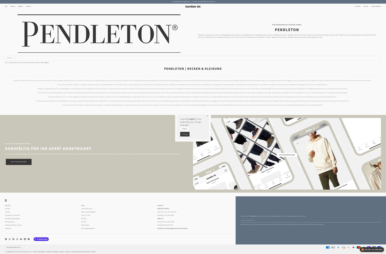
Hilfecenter (8, 228)
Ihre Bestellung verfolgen (12, 219)
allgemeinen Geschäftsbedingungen (286, 224)
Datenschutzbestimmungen (307, 224)
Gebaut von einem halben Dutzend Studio (81, 252)
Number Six (10, 252)
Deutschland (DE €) (13, 247)
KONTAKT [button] (160, 205)
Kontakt (7, 209)
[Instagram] (17, 239)
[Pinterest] (13, 239)
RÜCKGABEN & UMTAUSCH (165, 225)
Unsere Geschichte (86, 209)
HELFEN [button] (7, 205)
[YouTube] (29, 239)
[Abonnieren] (379, 220)
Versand (7, 212)
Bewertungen (85, 225)
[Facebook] (6, 239)
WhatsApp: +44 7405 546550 (165, 215)
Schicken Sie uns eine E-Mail (165, 222)
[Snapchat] (21, 239)
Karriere (83, 222)
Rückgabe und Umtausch (12, 215)
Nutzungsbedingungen (88, 228)
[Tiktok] (9, 239)
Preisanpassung (9, 222)
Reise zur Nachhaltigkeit (88, 212)
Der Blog (83, 219)
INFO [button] (83, 205)
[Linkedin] (25, 239)
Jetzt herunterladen (19, 162)
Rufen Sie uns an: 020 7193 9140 (166, 212)
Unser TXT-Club (85, 215)
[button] (13, 6)
